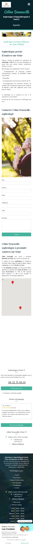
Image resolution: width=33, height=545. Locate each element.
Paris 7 (29, 263)
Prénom (4, 188)
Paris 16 (14, 263)
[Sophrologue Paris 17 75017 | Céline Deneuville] (6, 4)
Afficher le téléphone (18, 444)
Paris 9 (24, 263)
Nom (3, 180)
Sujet (3, 210)
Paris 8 (19, 263)
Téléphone (5, 203)
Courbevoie (5, 265)
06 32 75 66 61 (17, 382)
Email (3, 195)
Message (4, 218)
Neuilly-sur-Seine (19, 265)
